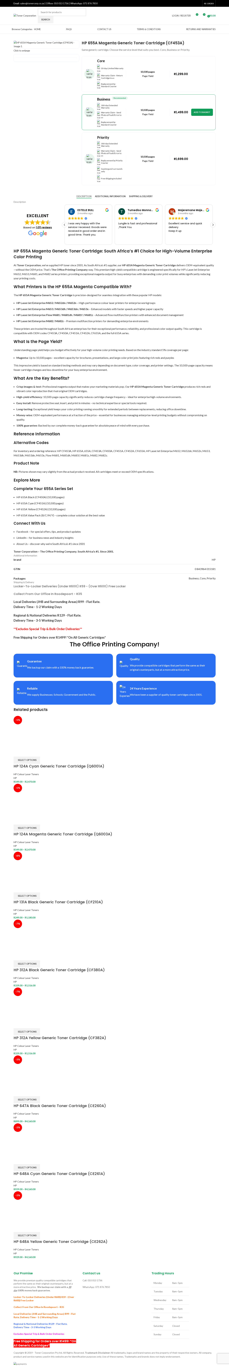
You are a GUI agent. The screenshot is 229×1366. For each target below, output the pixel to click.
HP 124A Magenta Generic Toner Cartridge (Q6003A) (63, 834)
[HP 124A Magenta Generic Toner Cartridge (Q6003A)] (30, 799)
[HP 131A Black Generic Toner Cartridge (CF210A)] (28, 867)
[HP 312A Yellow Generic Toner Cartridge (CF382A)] (30, 1003)
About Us (22, 543)
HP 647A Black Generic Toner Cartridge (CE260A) (60, 1105)
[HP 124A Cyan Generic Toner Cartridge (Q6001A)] (30, 731)
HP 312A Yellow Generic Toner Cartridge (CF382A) (60, 1038)
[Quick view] (27, 752)
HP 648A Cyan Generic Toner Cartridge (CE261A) (59, 1173)
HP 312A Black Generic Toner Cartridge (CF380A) (59, 970)
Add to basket (202, 112)
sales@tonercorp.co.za (32, 3)
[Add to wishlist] (36, 752)
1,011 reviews (44, 227)
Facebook (22, 531)
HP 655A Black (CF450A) (31, 497)
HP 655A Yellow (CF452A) (32, 509)
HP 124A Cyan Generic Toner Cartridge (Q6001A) (59, 766)
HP (15, 777)
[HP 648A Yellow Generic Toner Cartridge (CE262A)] (30, 1207)
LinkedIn (21, 537)
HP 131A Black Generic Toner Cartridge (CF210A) (58, 902)
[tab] (84, 196)
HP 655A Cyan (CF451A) (31, 503)
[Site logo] (25, 15)
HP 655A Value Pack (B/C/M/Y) (35, 515)
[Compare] (18, 752)
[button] (212, 224)
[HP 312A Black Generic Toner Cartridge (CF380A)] (30, 935)
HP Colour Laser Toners (26, 774)
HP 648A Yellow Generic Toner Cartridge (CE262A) (60, 1241)
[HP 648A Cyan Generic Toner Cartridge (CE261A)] (30, 1139)
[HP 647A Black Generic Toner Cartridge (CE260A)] (30, 1071)
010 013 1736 (61, 3)
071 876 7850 (90, 3)
